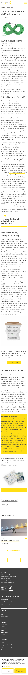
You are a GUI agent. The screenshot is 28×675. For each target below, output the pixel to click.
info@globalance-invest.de (7, 582)
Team (2, 630)
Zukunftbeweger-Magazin (9, 500)
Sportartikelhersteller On (17, 173)
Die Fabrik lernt (19, 540)
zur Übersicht (14, 560)
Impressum (8, 666)
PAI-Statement (4, 628)
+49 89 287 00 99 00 (6, 580)
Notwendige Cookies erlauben (8, 670)
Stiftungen (3, 614)
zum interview (14, 362)
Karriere (3, 634)
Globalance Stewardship (7, 648)
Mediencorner (4, 649)
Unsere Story (4, 624)
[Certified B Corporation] (11, 588)
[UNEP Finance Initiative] (4, 588)
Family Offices (4, 616)
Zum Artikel (17, 543)
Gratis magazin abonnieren (14, 490)
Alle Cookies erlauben (20, 671)
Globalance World (5, 604)
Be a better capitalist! (6, 646)
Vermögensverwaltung (6, 601)
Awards (3, 626)
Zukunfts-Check (5, 603)
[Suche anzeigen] (22, 2)
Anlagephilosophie (5, 599)
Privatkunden (4, 613)
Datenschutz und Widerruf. (12, 665)
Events (2, 642)
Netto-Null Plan (5, 632)
